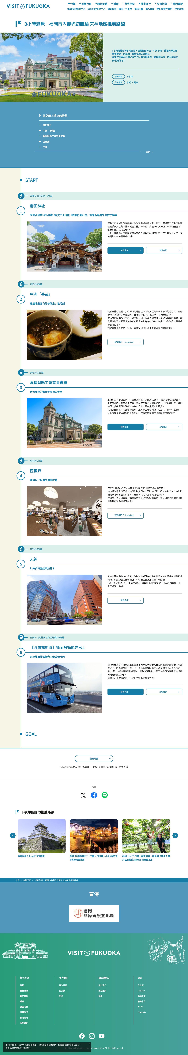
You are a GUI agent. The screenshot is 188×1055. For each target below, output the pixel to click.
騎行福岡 (150, 9)
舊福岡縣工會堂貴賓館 (54, 136)
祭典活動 (130, 3)
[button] (94, 758)
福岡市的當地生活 (76, 9)
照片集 (62, 991)
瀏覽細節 (163, 250)
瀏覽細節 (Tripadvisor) (124, 341)
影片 (61, 996)
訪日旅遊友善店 (164, 9)
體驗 (116, 3)
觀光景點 (102, 3)
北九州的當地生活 (96, 9)
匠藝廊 (46, 141)
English (141, 991)
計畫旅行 (146, 3)
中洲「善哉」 (49, 130)
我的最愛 (178, 3)
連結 (100, 996)
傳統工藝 (138, 9)
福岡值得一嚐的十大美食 (120, 9)
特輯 (72, 3)
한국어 (140, 1007)
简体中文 (141, 996)
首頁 (17, 880)
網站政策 (102, 991)
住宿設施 (179, 9)
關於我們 (102, 985)
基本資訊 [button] (124, 250)
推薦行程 (86, 3)
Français (142, 1012)
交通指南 (162, 3)
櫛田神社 (47, 125)
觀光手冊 (63, 985)
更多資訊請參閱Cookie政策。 (18, 1048)
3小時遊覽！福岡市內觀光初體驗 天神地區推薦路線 (56, 880)
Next (175, 835)
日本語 (141, 985)
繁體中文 (141, 1001)
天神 (45, 147)
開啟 (148, 152)
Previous (13, 835)
